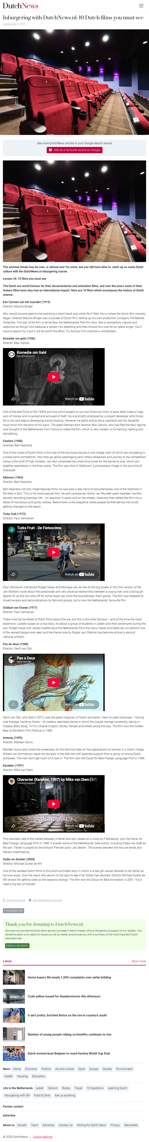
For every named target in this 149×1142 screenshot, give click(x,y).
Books (66, 1088)
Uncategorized (13, 910)
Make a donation (17, 945)
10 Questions (95, 1088)
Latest (7, 961)
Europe (93, 1069)
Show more (139, 961)
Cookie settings (43, 1137)
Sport (81, 1069)
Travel (78, 1088)
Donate (22, 1125)
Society (107, 1069)
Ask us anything (65, 1095)
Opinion (53, 1088)
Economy (31, 1069)
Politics (46, 1069)
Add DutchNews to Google (47, 900)
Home (17, 1069)
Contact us (66, 1125)
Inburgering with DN (17, 1095)
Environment (124, 1069)
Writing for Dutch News (91, 1125)
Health (8, 1076)
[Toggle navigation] (141, 5)
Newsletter (131, 1125)
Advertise (48, 1125)
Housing (22, 1076)
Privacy (115, 1125)
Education (38, 1076)
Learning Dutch (117, 1088)
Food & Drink (42, 1095)
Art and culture (64, 1069)
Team (34, 1125)
